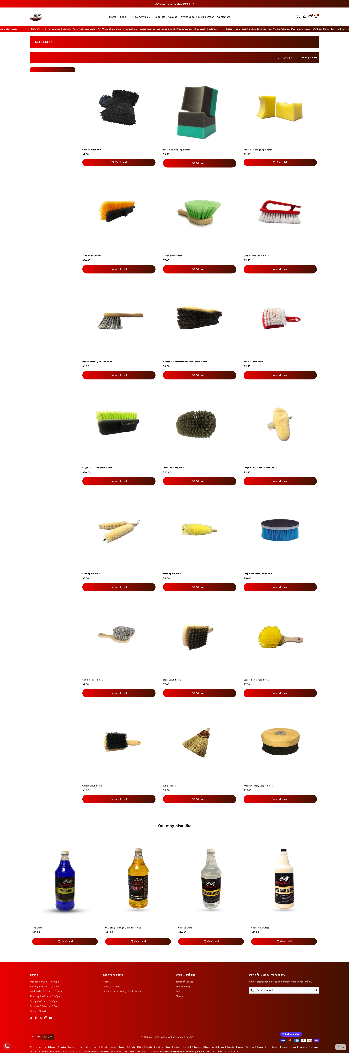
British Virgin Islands (107, 1047)
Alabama (33, 1047)
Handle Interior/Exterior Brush (97, 361)
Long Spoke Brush (91, 573)
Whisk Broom (169, 785)
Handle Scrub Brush (254, 361)
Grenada (239, 1047)
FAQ (178, 991)
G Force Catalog (111, 986)
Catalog (172, 17)
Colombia (148, 1047)
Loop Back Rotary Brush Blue (258, 573)
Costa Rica (158, 1047)
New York (303, 1047)
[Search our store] (299, 17)
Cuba (167, 1047)
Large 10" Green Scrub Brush (97, 467)
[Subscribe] (316, 990)
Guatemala (250, 1047)
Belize (79, 1047)
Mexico (293, 1047)
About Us (159, 17)
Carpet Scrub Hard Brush (256, 679)
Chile (139, 1047)
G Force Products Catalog (213, 1047)
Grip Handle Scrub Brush (256, 255)
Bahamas (51, 1047)
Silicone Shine (185, 927)
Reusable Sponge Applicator (258, 149)
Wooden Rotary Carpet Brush (258, 785)
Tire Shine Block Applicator (176, 149)
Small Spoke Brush (172, 573)
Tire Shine (37, 927)
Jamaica (285, 1047)
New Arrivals (140, 17)
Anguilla (42, 1047)
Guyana (260, 1047)
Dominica (176, 1047)
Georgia (230, 1047)
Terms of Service (184, 981)
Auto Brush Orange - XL (94, 255)
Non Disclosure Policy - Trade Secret (122, 991)
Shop (123, 17)
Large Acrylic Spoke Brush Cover (260, 467)
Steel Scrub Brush (172, 679)
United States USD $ (40, 1037)
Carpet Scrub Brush (92, 785)
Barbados (62, 1047)
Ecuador (186, 1047)
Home (112, 17)
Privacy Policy (183, 986)
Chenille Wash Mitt (91, 149)
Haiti (267, 1047)
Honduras (275, 1047)
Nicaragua (313, 1047)
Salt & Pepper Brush (92, 679)
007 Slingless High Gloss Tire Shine (123, 927)
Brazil (94, 1047)
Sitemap (180, 996)
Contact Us (223, 17)
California (131, 1047)
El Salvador (196, 1047)
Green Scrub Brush (172, 255)
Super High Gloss (260, 927)
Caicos (121, 1047)
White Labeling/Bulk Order (197, 17)
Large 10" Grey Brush (174, 467)
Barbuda (71, 1047)
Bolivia (87, 1047)
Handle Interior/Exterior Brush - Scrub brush (185, 361)
